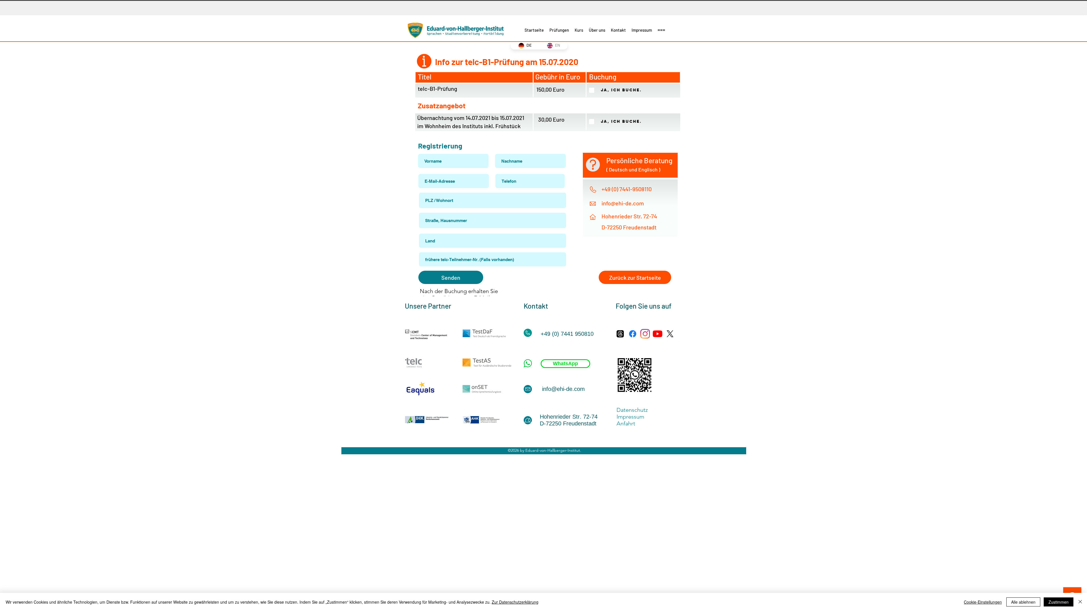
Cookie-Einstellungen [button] (983, 602)
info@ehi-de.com (623, 203)
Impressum (633, 416)
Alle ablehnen (1023, 602)
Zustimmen (1059, 602)
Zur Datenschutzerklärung (515, 602)
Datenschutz (632, 409)
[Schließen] (1080, 601)
